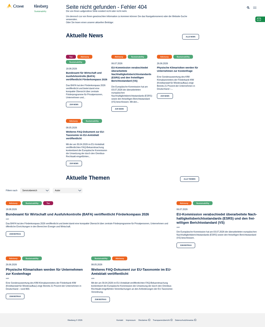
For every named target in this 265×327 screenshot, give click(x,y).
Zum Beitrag (15, 234)
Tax (71, 57)
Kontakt (119, 320)
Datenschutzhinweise (184, 320)
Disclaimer (143, 320)
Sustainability (75, 62)
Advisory (85, 57)
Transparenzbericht (161, 320)
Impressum (131, 320)
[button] (248, 7)
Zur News (74, 105)
